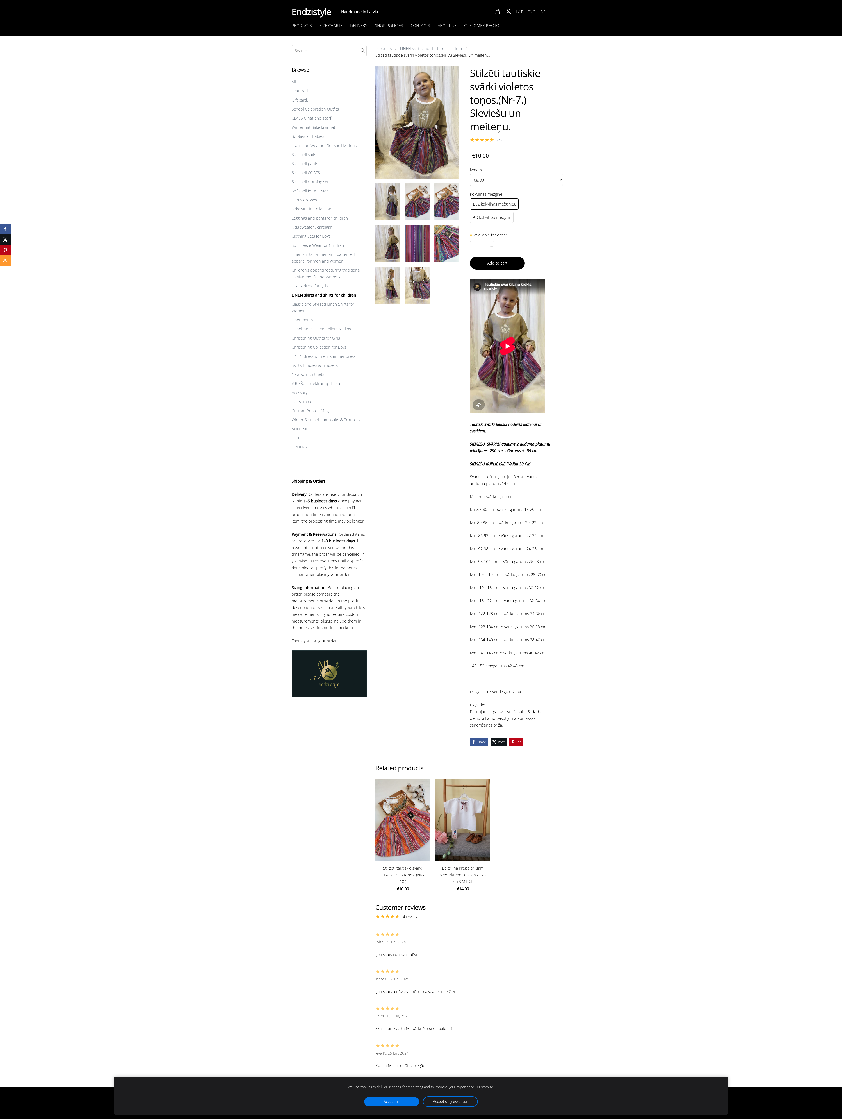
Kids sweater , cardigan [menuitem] (312, 227)
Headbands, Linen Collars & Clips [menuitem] (321, 328)
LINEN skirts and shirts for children (431, 48)
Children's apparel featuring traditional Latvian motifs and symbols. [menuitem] (326, 273)
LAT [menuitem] (519, 11)
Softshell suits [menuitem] (304, 154)
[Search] (362, 50)
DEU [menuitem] (544, 11)
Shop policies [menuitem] (389, 25)
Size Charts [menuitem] (331, 25)
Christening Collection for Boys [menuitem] (319, 347)
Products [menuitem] (302, 25)
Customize (485, 1087)
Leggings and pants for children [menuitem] (320, 218)
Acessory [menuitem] (299, 392)
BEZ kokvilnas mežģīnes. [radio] (494, 204)
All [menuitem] (294, 81)
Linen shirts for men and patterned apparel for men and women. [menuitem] (323, 258)
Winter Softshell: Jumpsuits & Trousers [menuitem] (326, 419)
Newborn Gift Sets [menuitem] (308, 374)
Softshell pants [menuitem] (305, 163)
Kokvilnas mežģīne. (486, 194)
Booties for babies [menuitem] (308, 136)
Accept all (392, 1101)
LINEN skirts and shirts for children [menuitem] (324, 295)
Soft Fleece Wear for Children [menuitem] (318, 245)
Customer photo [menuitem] (481, 25)
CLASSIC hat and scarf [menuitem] (311, 118)
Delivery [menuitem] (358, 25)
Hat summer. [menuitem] (303, 401)
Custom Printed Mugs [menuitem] (311, 410)
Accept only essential (450, 1101)
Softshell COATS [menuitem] (306, 172)
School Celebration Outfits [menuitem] (315, 109)
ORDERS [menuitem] (299, 446)
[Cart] (497, 11)
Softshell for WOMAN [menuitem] (310, 190)
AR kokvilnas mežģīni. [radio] (492, 217)
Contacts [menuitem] (420, 25)
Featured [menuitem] (300, 90)
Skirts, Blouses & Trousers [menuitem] (315, 365)
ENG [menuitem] (531, 11)
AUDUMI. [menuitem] (300, 428)
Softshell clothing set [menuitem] (310, 181)
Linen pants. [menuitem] (303, 319)
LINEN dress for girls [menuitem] (310, 285)
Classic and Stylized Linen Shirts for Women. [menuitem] (323, 307)
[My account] (508, 11)
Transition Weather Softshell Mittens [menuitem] (324, 145)
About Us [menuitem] (447, 25)
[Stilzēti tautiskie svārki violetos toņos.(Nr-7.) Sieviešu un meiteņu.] (387, 201)
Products (383, 48)
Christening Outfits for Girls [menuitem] (316, 338)
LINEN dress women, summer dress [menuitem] (323, 356)
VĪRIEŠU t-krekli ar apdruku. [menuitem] (316, 383)
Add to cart (497, 263)
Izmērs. (476, 169)
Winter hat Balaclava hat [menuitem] (313, 127)
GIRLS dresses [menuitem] (304, 199)
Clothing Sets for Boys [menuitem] (311, 236)
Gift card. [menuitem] (300, 100)
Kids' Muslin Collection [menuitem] (311, 208)
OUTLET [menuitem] (299, 437)
